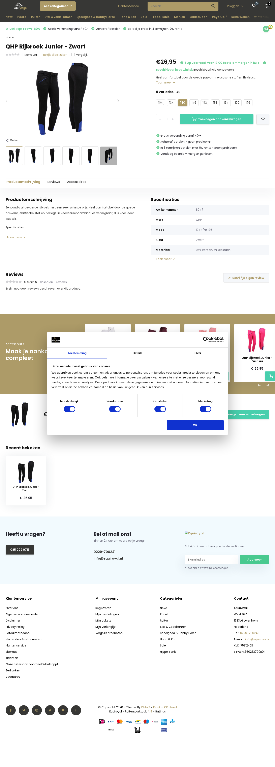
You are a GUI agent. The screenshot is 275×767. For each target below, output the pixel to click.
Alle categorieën (56, 6)
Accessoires (76, 181)
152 (205, 103)
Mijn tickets (103, 621)
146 (194, 103)
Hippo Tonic (161, 17)
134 (171, 103)
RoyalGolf (219, 17)
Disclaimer (13, 621)
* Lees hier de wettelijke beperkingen (206, 568)
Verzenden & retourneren (23, 639)
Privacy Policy (15, 627)
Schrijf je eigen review (248, 278)
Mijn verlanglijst (106, 627)
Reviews (53, 181)
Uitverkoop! (23, 29)
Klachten (12, 658)
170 (237, 103)
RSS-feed (170, 707)
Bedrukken (13, 670)
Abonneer (254, 560)
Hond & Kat (128, 17)
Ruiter (35, 17)
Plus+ (156, 707)
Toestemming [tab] (77, 353)
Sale (144, 17)
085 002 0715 (20, 550)
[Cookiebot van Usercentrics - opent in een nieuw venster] (206, 340)
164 (226, 103)
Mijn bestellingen (107, 614)
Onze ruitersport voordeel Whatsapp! (32, 664)
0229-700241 (105, 551)
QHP (35, 55)
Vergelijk (82, 55)
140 (182, 103)
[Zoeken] (213, 6)
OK (195, 425)
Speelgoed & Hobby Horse (96, 17)
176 (248, 103)
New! (9, 17)
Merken (179, 17)
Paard (21, 17)
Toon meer (164, 82)
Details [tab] (138, 353)
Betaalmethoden (18, 633)
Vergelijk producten (109, 633)
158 (215, 103)
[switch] (115, 409)
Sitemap (12, 652)
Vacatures (13, 677)
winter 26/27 (263, 17)
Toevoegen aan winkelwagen (219, 119)
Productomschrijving (23, 181)
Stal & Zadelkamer (58, 17)
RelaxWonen (240, 17)
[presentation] (7, 101)
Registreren (103, 608)
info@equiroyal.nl (108, 558)
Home (10, 37)
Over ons (12, 608)
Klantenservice (128, 6)
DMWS (145, 707)
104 (160, 103)
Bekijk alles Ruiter (55, 55)
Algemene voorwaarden (22, 614)
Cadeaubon (198, 17)
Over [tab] (197, 353)
